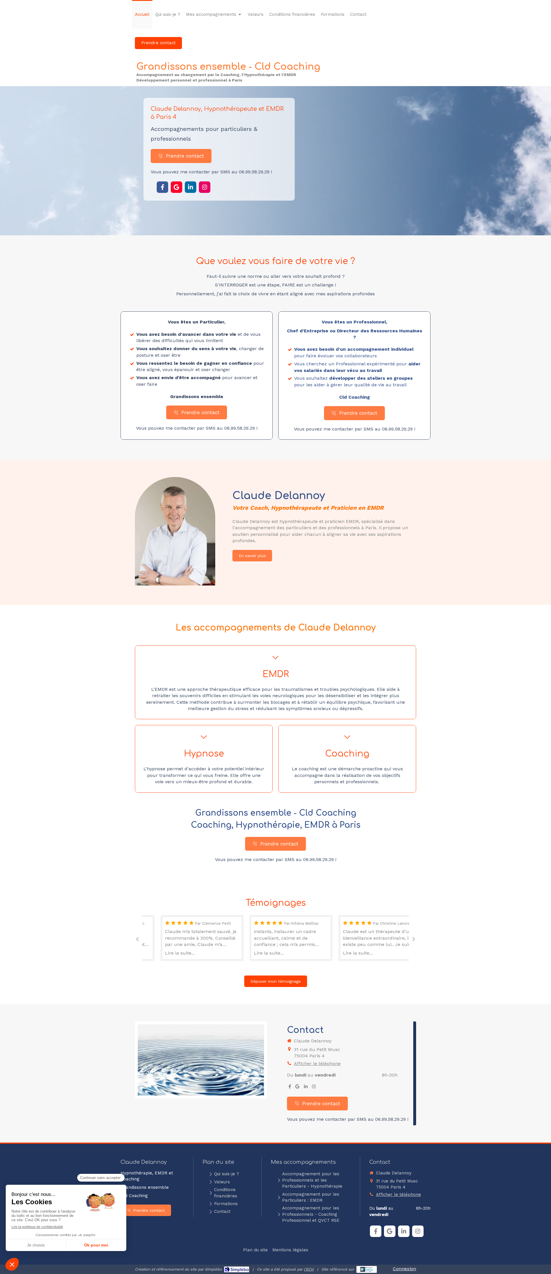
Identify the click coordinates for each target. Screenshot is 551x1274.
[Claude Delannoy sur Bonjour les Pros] (366, 1269)
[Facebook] (162, 187)
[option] (186, 938)
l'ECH (309, 1269)
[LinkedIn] (190, 187)
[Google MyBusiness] (176, 187)
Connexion (404, 1268)
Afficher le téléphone (317, 1063)
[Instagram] (204, 187)
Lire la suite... (164, 953)
